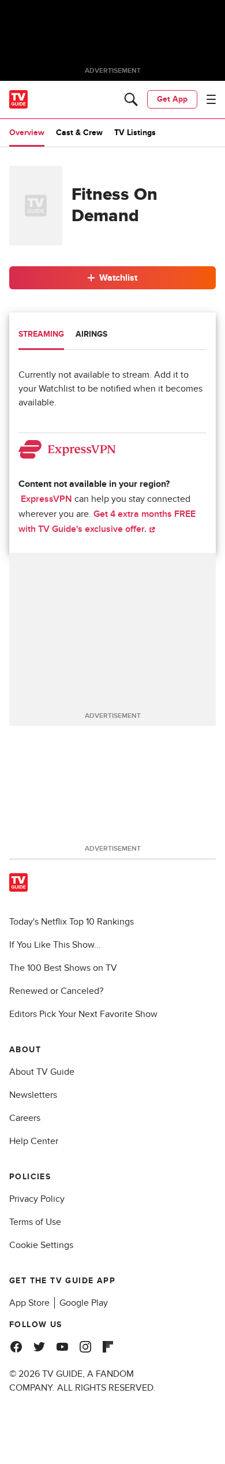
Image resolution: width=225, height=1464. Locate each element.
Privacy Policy (37, 1199)
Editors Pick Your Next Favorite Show (83, 1014)
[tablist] (112, 336)
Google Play (83, 1303)
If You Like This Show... (55, 945)
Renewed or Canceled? (56, 991)
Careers (24, 1118)
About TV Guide (41, 1072)
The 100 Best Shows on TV (63, 968)
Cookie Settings (41, 1245)
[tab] (41, 335)
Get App (172, 99)
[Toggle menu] (211, 99)
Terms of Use (35, 1222)
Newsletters (33, 1095)
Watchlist (118, 278)
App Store (29, 1303)
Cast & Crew (79, 132)
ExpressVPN (46, 499)
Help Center (33, 1141)
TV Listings (135, 132)
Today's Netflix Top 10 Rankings (71, 921)
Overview (26, 132)
